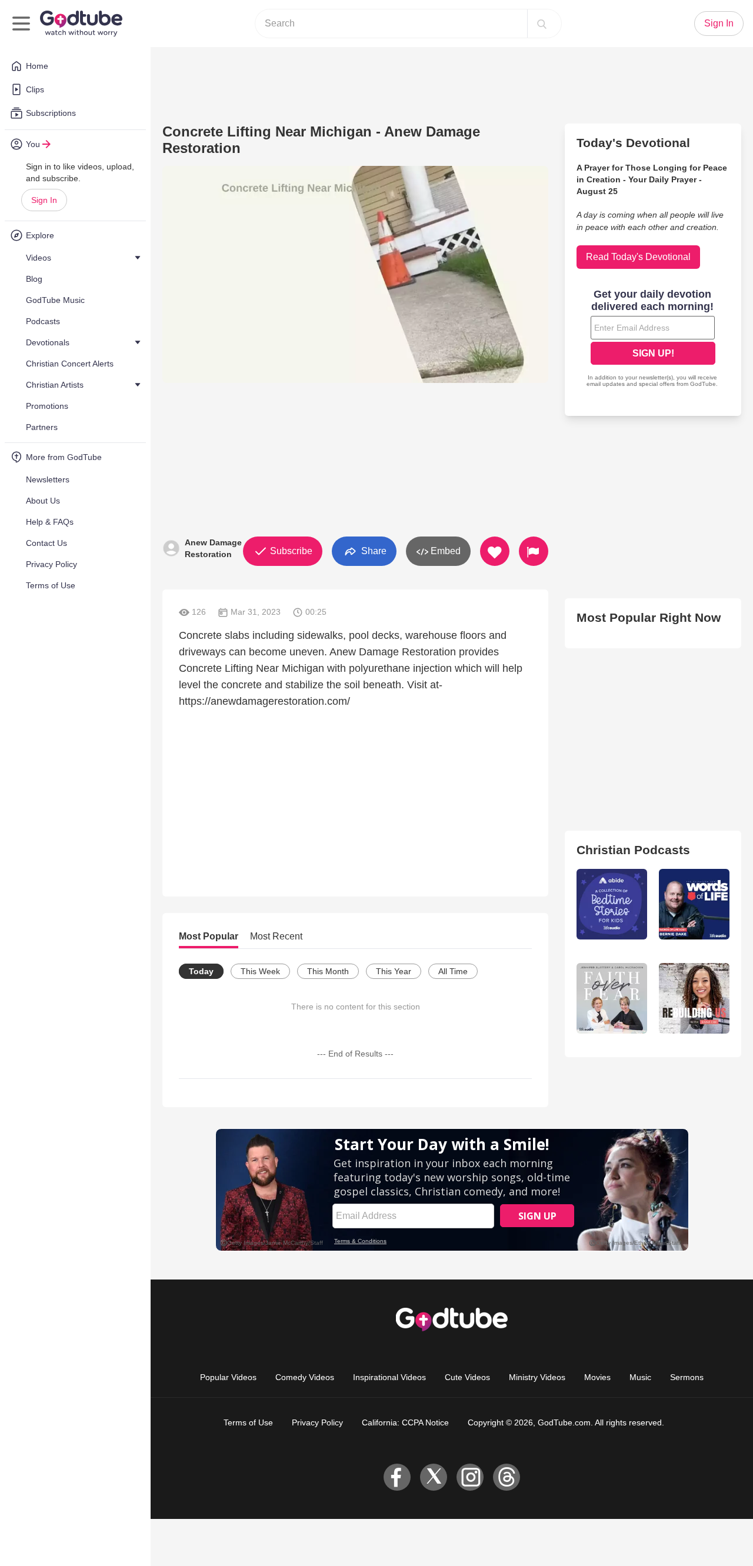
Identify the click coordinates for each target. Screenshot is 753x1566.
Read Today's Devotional (638, 257)
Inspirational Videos (389, 1377)
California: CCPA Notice (405, 1422)
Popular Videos (228, 1377)
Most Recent (276, 936)
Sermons (687, 1377)
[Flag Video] (533, 551)
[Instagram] (470, 1477)
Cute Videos (467, 1377)
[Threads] (506, 1477)
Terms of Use (248, 1422)
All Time (453, 971)
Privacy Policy (317, 1422)
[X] (433, 1477)
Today (201, 971)
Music (640, 1377)
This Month (328, 971)
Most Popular (208, 936)
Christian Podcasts (633, 850)
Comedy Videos (304, 1377)
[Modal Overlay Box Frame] (653, 339)
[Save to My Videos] (494, 551)
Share (373, 550)
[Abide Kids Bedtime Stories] (612, 904)
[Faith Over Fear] (612, 998)
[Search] (542, 23)
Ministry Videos (537, 1377)
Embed (444, 551)
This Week (260, 971)
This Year (393, 971)
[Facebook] (397, 1477)
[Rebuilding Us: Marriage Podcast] (694, 998)
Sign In (44, 200)
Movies (597, 1377)
